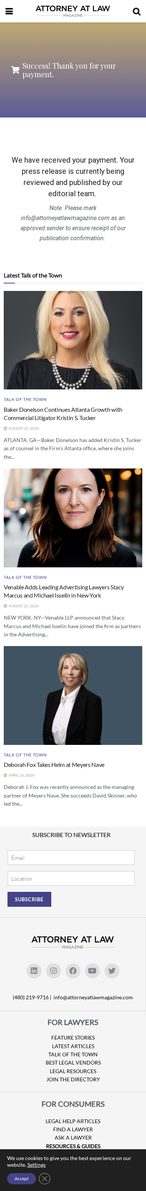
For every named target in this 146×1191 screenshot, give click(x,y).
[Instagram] (53, 970)
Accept (21, 1178)
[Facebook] (73, 970)
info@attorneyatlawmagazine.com (93, 997)
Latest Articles (73, 1046)
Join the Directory (73, 1079)
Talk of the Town (25, 399)
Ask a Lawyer (73, 1137)
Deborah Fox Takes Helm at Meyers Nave (54, 764)
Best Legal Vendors (73, 1062)
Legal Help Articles (73, 1121)
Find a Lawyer (73, 1129)
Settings (36, 1165)
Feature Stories (73, 1037)
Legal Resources (73, 1071)
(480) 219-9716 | (32, 997)
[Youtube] (92, 970)
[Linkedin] (34, 970)
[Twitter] (111, 970)
